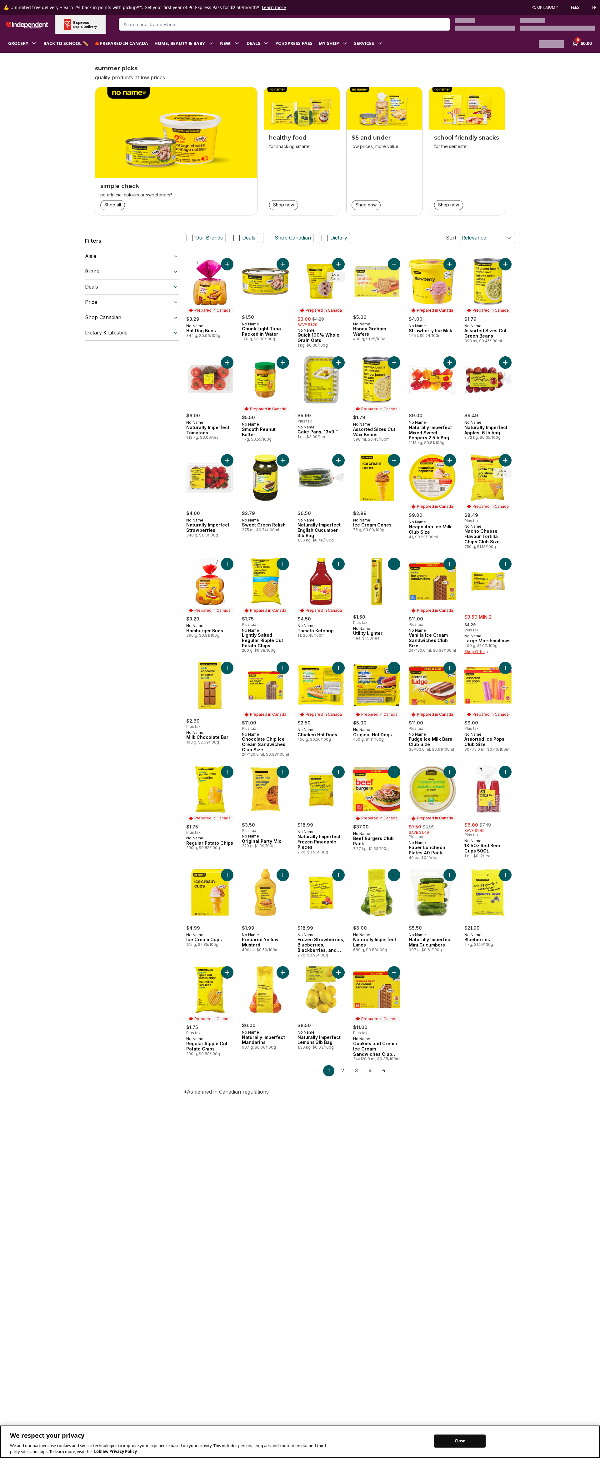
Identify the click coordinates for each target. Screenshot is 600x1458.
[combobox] (284, 24)
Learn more (274, 7)
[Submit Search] (442, 24)
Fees (575, 7)
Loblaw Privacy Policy (115, 1451)
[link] (315, 1070)
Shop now (283, 204)
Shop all (112, 204)
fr (594, 7)
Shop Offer (474, 651)
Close (460, 1441)
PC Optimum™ (545, 7)
